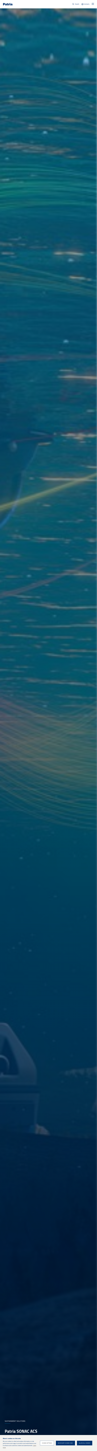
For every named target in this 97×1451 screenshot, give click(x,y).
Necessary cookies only (65, 1443)
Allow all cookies (84, 1443)
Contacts (86, 4)
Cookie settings (47, 1443)
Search (77, 4)
